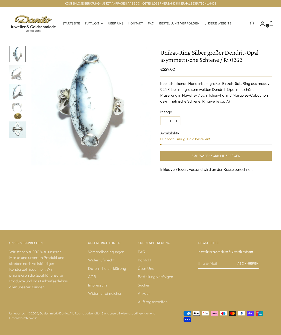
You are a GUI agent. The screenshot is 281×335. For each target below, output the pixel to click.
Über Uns (146, 268)
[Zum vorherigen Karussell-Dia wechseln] (258, 207)
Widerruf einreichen (105, 293)
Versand (196, 169)
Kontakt (144, 260)
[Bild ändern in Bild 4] (17, 111)
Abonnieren (248, 263)
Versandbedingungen (106, 251)
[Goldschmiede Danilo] (33, 23)
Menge (166, 111)
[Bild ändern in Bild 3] (17, 92)
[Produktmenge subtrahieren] (176, 121)
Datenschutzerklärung (107, 268)
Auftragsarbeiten (152, 301)
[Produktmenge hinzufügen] (164, 121)
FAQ (141, 251)
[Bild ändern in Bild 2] (17, 73)
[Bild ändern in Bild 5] (17, 129)
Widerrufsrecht (101, 260)
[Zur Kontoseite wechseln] (261, 24)
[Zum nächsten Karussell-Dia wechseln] (268, 207)
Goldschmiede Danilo (53, 313)
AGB (92, 276)
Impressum (97, 285)
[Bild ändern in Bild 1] (17, 54)
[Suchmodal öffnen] (252, 24)
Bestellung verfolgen (155, 276)
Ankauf (144, 293)
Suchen (144, 285)
